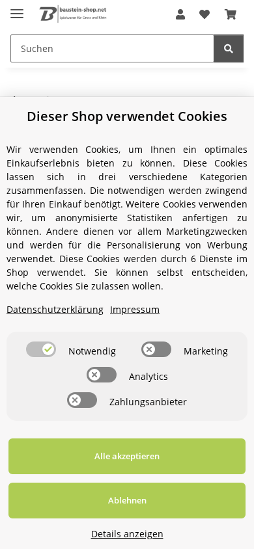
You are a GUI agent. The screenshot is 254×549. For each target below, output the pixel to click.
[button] (180, 14)
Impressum (135, 309)
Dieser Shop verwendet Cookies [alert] (127, 116)
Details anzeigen (127, 534)
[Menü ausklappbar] (16, 8)
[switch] (41, 349)
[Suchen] (229, 48)
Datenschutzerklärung (55, 309)
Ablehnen (127, 500)
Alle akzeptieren (127, 456)
